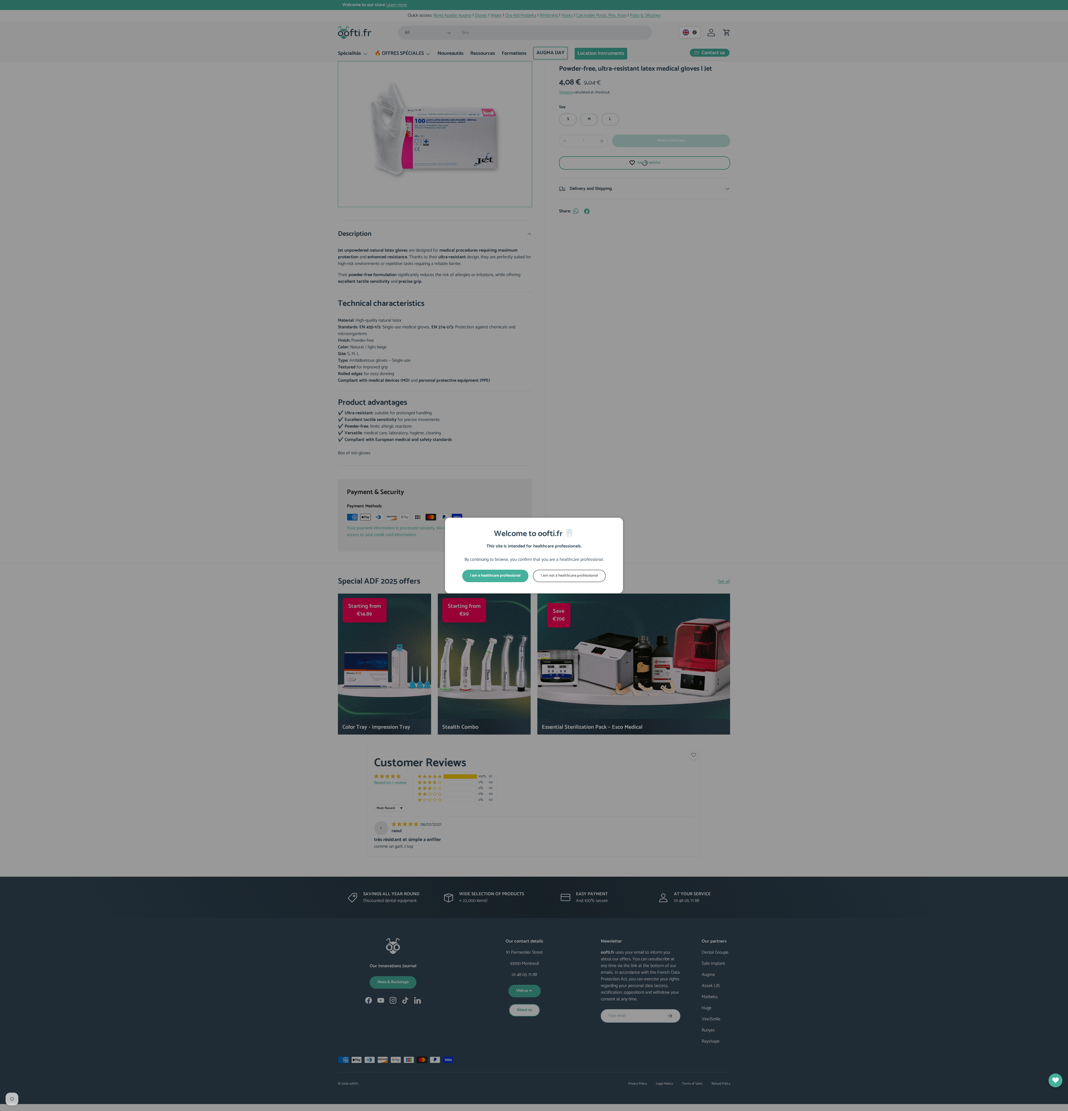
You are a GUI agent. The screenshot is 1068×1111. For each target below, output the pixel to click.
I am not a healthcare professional (569, 575)
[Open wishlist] (1055, 1080)
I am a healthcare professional (495, 575)
